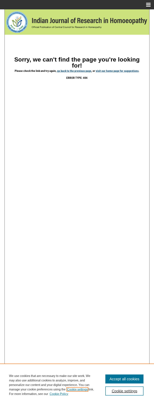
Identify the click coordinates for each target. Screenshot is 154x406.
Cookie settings (77, 389)
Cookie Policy (59, 393)
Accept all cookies (124, 379)
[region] (77, 385)
